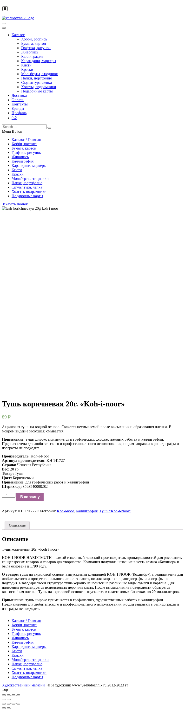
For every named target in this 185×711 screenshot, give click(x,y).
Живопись (29, 52)
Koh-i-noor (65, 511)
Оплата (18, 100)
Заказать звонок (15, 204)
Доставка (19, 95)
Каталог (18, 35)
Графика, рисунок (36, 48)
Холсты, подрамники (38, 87)
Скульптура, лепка (36, 82)
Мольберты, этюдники (39, 74)
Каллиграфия (32, 56)
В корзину (30, 497)
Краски (27, 69)
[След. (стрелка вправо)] (9, 699)
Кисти (26, 65)
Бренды (18, 108)
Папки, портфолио (36, 78)
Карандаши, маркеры (38, 61)
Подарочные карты (37, 91)
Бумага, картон (33, 43)
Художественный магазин (23, 685)
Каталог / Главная (26, 139)
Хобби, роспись (34, 39)
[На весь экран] (13, 695)
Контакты (20, 104)
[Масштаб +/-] (18, 695)
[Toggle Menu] (4, 28)
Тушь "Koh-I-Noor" (115, 511)
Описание (17, 525)
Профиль (19, 113)
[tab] (17, 525)
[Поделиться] (9, 695)
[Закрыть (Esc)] (4, 695)
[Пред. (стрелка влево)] (4, 699)
